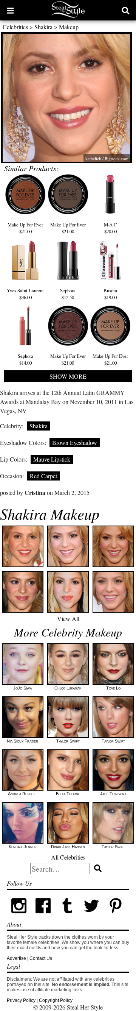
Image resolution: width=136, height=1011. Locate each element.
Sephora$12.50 (68, 294)
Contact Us (40, 958)
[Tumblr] (67, 916)
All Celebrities (68, 857)
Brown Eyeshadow (74, 442)
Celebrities (15, 27)
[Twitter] (91, 916)
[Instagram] (19, 916)
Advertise (16, 958)
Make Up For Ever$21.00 (25, 228)
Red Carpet (43, 476)
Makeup (69, 27)
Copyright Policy (56, 1000)
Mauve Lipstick (51, 459)
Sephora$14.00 (25, 359)
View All (68, 619)
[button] (10, 10)
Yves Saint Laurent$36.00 (25, 294)
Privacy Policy (21, 1000)
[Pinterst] (116, 916)
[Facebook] (43, 916)
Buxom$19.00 (110, 294)
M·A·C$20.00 (110, 228)
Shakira (43, 27)
